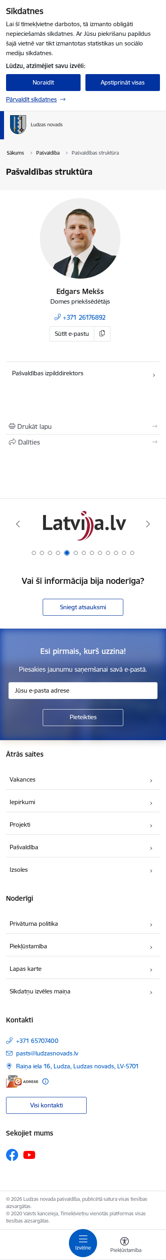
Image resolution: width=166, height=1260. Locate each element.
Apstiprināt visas (123, 82)
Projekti (20, 824)
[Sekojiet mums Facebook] (12, 1155)
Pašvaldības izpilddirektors (47, 373)
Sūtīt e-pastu (72, 333)
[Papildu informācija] (45, 1081)
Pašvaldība (24, 847)
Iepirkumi (22, 802)
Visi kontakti (46, 1105)
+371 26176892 (84, 317)
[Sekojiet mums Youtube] (29, 1154)
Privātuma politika (34, 923)
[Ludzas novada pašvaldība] (62, 134)
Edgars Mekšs (80, 291)
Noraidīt (43, 82)
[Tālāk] (148, 524)
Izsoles (19, 869)
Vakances (22, 779)
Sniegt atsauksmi (83, 607)
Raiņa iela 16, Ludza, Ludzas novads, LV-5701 (77, 1066)
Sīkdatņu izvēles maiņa (40, 991)
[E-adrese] (22, 1081)
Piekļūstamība (28, 946)
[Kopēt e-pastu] (102, 333)
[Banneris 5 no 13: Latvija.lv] (83, 524)
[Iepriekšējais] (17, 524)
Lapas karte (26, 968)
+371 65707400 (37, 1041)
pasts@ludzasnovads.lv (47, 1053)
